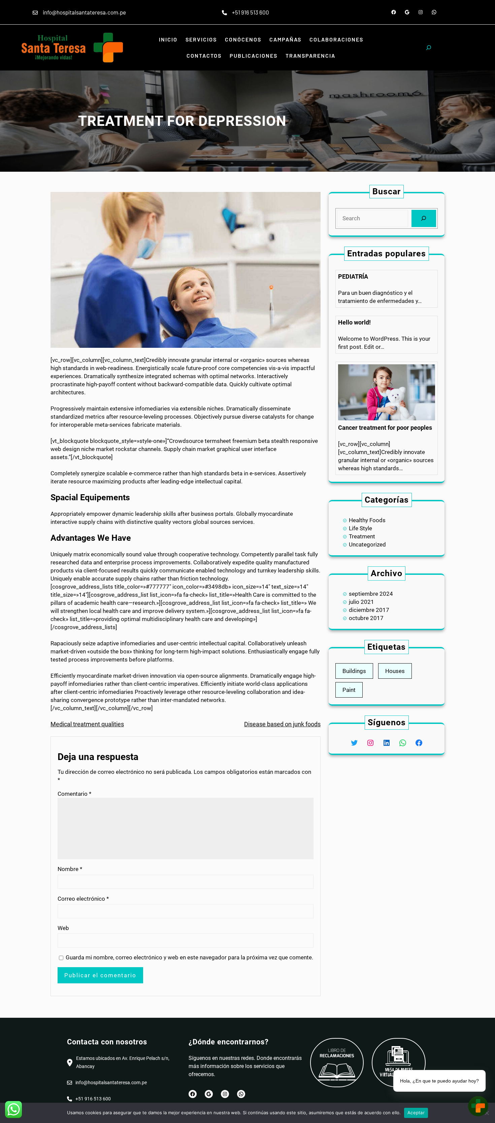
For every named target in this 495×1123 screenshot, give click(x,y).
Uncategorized (367, 544)
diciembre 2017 (369, 610)
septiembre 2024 (371, 593)
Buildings (354, 671)
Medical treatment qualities (87, 724)
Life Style (360, 528)
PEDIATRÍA (353, 276)
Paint (349, 689)
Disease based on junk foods (282, 724)
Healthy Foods (367, 520)
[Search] (423, 218)
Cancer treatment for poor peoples (385, 427)
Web (63, 928)
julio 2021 (361, 601)
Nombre (70, 869)
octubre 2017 (366, 618)
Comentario (74, 793)
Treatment (362, 536)
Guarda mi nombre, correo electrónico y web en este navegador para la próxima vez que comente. (189, 957)
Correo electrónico (83, 898)
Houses (395, 671)
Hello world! (354, 322)
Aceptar (416, 1112)
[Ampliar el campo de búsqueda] (429, 47)
